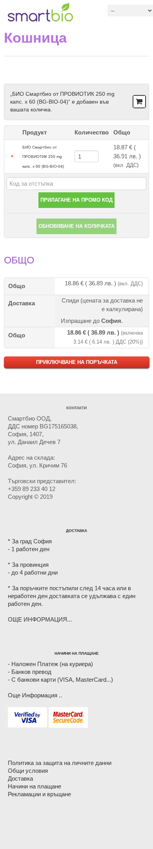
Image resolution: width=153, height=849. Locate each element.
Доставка (20, 778)
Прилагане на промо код (76, 200)
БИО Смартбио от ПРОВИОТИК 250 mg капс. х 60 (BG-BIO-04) (43, 156)
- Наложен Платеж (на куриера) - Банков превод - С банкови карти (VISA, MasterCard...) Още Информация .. (60, 680)
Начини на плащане (34, 786)
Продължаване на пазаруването (139, 102)
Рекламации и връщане (39, 794)
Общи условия (28, 770)
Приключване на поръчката (76, 362)
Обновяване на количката (76, 226)
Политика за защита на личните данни (59, 762)
